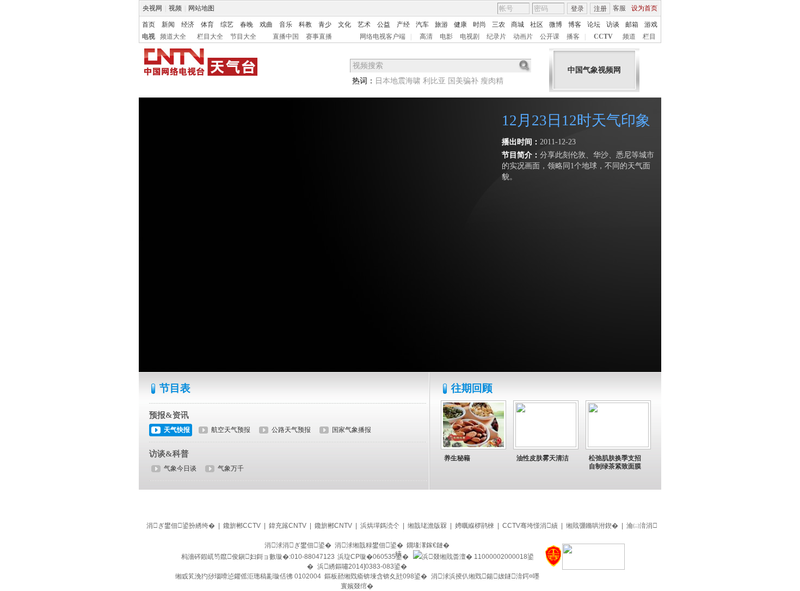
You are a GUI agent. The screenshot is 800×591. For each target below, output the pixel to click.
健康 (460, 24)
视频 (175, 8)
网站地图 (201, 8)
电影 (446, 36)
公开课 (549, 36)
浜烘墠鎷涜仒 (379, 525)
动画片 (523, 36)
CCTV (603, 36)
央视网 (152, 8)
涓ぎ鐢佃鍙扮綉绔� (180, 525)
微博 (555, 24)
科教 (305, 24)
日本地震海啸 (398, 81)
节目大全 (243, 36)
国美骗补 (463, 81)
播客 (573, 36)
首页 (148, 24)
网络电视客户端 (382, 36)
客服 (619, 8)
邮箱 (631, 24)
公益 (383, 24)
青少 (324, 24)
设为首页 (644, 8)
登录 (577, 9)
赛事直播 (319, 36)
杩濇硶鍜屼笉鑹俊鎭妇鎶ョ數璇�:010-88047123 (258, 556)
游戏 (650, 24)
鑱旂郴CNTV (333, 525)
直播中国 (286, 36)
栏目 (649, 36)
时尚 (479, 24)
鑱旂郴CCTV (242, 525)
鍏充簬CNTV (287, 525)
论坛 (593, 24)
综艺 (226, 24)
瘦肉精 (492, 81)
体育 (207, 24)
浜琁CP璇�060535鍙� (373, 556)
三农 (498, 24)
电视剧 (469, 36)
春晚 (246, 24)
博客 (574, 24)
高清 (426, 36)
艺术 (364, 24)
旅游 (441, 24)
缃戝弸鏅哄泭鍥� (592, 525)
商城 (517, 24)
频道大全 (173, 36)
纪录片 (496, 36)
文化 (344, 24)
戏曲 (266, 24)
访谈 (612, 24)
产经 (403, 24)
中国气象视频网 (594, 70)
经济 (187, 24)
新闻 (168, 24)
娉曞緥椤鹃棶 (474, 525)
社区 (536, 24)
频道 (629, 36)
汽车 (422, 24)
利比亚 (434, 81)
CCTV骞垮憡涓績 (530, 525)
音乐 (285, 24)
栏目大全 (210, 36)
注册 (600, 9)
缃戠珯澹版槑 (427, 525)
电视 (148, 36)
